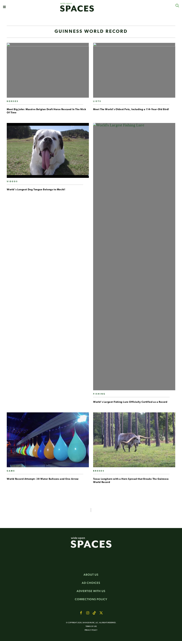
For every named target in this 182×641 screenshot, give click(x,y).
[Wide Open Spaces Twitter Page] (101, 613)
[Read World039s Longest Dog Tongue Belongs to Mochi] (48, 152)
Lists (97, 101)
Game (11, 471)
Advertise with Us (91, 591)
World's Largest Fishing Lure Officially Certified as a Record (130, 402)
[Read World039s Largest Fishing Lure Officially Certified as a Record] (134, 258)
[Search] (177, 5)
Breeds (99, 471)
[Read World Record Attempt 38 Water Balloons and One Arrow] (48, 441)
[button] (4, 7)
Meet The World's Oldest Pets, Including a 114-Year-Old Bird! (131, 109)
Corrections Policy (91, 599)
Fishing (99, 394)
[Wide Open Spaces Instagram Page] (87, 613)
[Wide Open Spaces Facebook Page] (80, 613)
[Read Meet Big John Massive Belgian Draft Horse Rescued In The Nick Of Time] (48, 72)
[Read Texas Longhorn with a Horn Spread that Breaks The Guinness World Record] (134, 441)
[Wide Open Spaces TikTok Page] (94, 613)
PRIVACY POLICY (91, 630)
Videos (12, 182)
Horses (12, 101)
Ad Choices (91, 583)
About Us (91, 574)
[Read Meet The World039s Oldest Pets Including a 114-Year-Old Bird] (134, 72)
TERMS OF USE (91, 626)
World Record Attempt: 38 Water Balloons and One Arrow (43, 479)
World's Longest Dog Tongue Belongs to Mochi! (36, 189)
